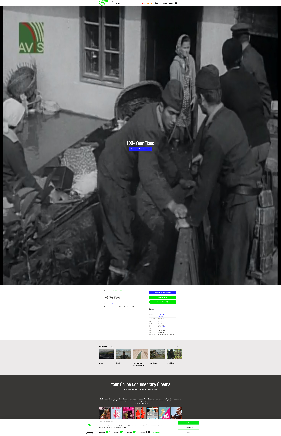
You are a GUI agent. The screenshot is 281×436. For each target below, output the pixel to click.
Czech (113, 303)
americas (137, 1)
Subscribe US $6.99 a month (140, 149)
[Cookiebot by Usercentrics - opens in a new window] (89, 433)
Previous (177, 347)
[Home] (104, 3)
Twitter (120, 290)
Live (143, 3)
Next (181, 347)
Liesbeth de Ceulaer (120, 361)
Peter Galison (153, 361)
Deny (188, 432)
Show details (156, 432)
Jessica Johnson (103, 361)
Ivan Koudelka (108, 302)
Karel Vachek (116, 302)
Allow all (188, 422)
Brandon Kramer (171, 361)
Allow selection (189, 427)
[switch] (122, 432)
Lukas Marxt (136, 361)
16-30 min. (164, 326)
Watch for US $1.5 (162, 297)
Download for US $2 (162, 302)
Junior (149, 3)
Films (156, 3)
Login (171, 3)
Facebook (114, 290)
